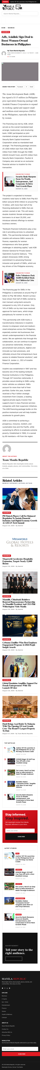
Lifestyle (18, 869)
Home (3, 28)
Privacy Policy (6, 1035)
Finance (4, 1008)
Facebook (20, 86)
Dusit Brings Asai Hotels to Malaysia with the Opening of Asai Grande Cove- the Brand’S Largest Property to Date (18, 727)
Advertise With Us (14, 958)
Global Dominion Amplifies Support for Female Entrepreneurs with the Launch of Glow (19, 685)
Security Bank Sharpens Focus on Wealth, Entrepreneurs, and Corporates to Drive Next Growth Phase (26, 181)
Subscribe (21, 836)
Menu (4, 20)
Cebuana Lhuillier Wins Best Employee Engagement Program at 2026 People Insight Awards (19, 645)
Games (4, 1011)
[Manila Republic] (12, 7)
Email (31, 86)
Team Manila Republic (17, 50)
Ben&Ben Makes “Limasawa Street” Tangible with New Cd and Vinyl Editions (25, 784)
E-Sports (4, 999)
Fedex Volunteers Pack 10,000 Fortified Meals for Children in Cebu (25, 277)
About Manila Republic (8, 1026)
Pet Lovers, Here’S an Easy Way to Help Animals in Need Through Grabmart (25, 772)
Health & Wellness (7, 1014)
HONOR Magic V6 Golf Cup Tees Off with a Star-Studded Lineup (25, 761)
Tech (17, 853)
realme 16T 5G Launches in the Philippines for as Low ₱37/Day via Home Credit (24, 1)
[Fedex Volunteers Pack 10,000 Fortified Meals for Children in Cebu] (9, 278)
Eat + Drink (5, 1002)
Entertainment (20, 898)
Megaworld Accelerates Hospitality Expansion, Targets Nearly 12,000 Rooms (17, 561)
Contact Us (5, 1029)
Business (11, 28)
